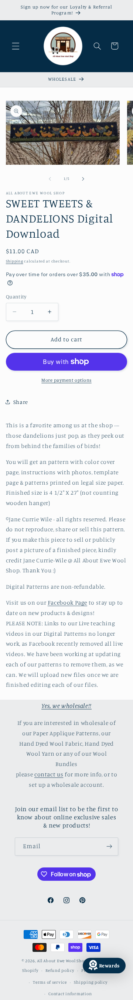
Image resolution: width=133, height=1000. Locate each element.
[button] (15, 45)
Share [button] (20, 402)
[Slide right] (83, 179)
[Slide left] (50, 179)
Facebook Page (67, 602)
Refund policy (59, 970)
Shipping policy (90, 982)
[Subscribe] (109, 846)
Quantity (16, 297)
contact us (48, 774)
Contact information (70, 993)
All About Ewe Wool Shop (62, 960)
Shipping (14, 261)
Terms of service (50, 982)
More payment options (66, 380)
